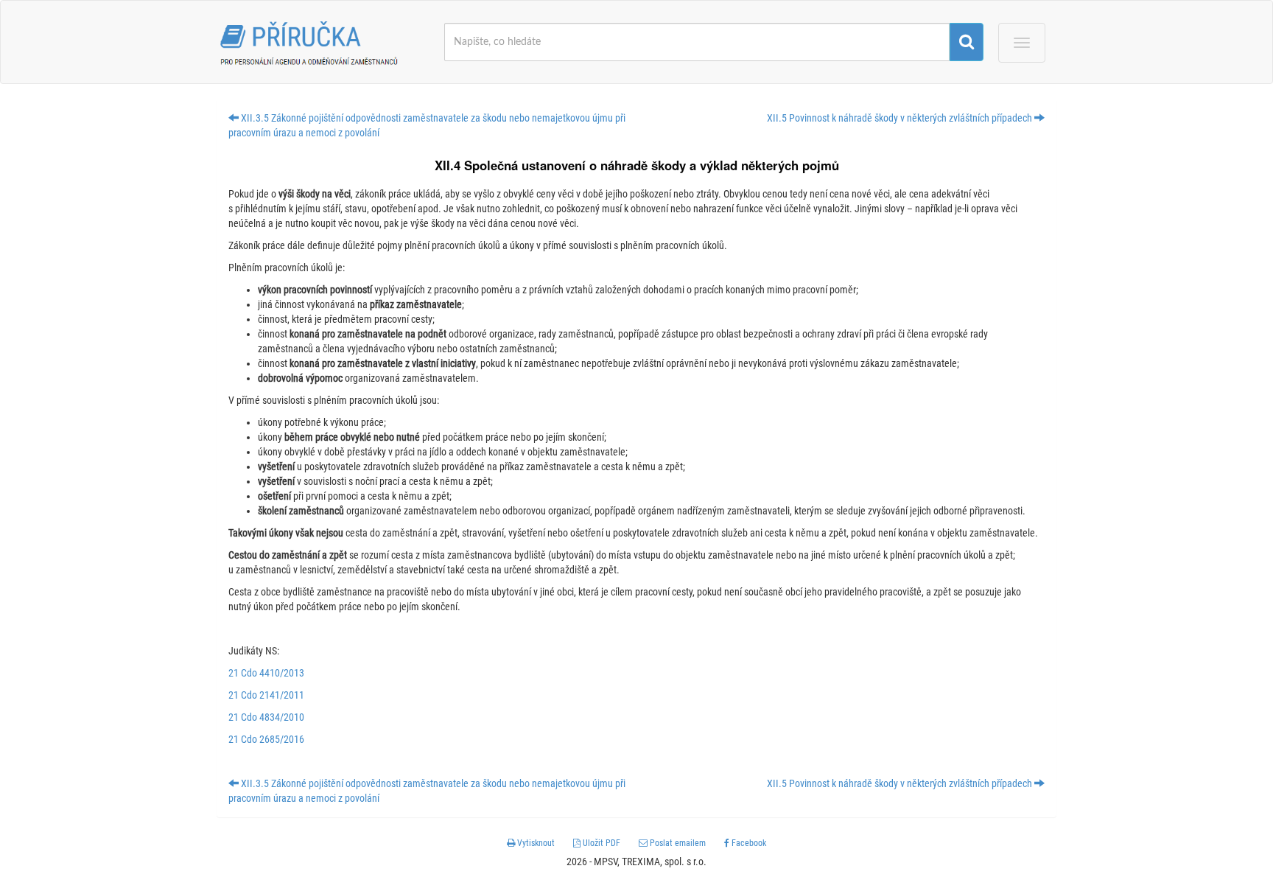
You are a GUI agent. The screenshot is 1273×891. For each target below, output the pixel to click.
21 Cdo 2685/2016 (266, 739)
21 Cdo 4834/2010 (266, 717)
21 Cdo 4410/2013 (266, 673)
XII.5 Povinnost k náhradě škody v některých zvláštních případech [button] (900, 118)
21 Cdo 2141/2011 (266, 695)
